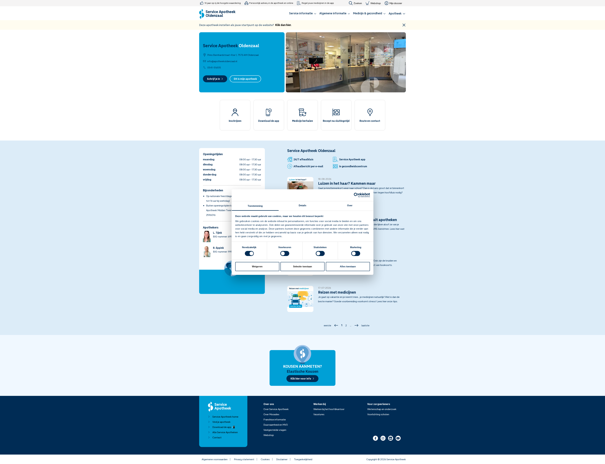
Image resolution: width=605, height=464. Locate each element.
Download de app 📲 (223, 427)
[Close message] (404, 25)
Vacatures (318, 414)
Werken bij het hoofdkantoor (328, 409)
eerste (327, 325)
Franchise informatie (274, 419)
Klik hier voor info (301, 378)
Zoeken (358, 3)
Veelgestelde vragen (274, 430)
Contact (217, 437)
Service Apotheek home (225, 416)
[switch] (284, 253)
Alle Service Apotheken (225, 432)
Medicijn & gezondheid (367, 13)
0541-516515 (214, 67)
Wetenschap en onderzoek (381, 409)
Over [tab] (349, 205)
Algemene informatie (332, 13)
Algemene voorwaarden (215, 459)
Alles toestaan (348, 266)
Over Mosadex (271, 414)
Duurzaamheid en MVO (275, 424)
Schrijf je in (213, 79)
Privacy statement (244, 459)
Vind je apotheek (221, 422)
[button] (302, 14)
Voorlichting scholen (378, 414)
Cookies (265, 459)
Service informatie (301, 13)
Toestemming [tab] (255, 205)
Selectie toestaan (302, 266)
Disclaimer (282, 459)
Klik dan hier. (283, 25)
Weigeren (257, 266)
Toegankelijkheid (303, 459)
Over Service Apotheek (276, 409)
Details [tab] (302, 205)
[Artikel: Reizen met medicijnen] (346, 301)
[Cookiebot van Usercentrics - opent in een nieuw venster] (356, 195)
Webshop (375, 3)
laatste (365, 325)
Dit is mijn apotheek (245, 79)
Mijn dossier (395, 3)
